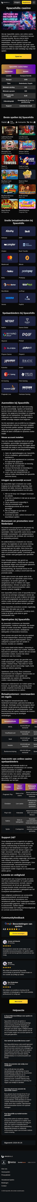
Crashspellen (22, 122)
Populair (4, 122)
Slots (31, 122)
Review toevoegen (19, 933)
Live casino (12, 122)
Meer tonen (18, 1001)
